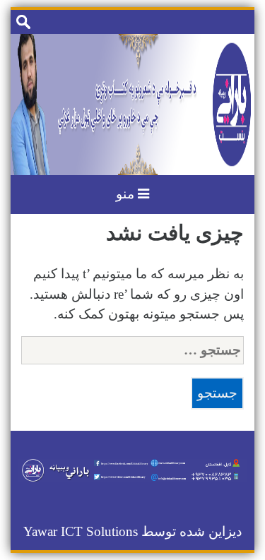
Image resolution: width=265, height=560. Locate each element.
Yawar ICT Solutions (80, 531)
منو (127, 193)
